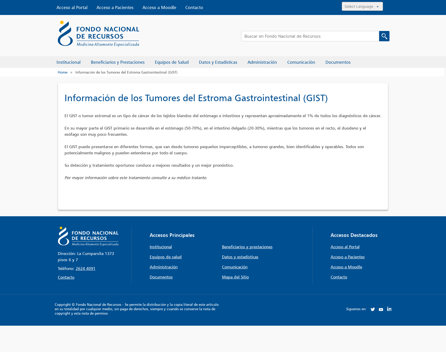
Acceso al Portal (72, 7)
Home (62, 72)
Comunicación (235, 266)
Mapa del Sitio (235, 276)
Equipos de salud (166, 256)
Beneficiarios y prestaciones (247, 246)
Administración (164, 266)
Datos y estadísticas (240, 256)
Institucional (161, 246)
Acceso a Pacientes (115, 7)
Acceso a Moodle (159, 7)
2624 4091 (85, 268)
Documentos (161, 276)
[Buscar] (384, 36)
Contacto (194, 7)
